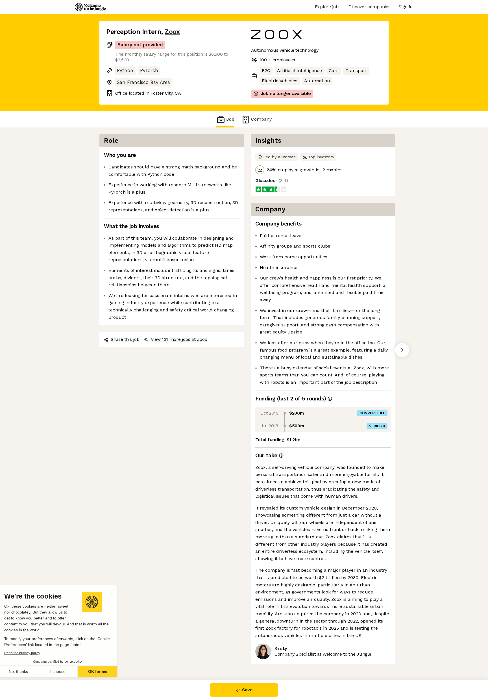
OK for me (104, 671)
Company (259, 119)
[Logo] (90, 7)
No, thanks (25, 671)
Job (230, 119)
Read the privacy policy (29, 653)
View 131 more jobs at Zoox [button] (179, 339)
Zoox (169, 32)
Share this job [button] (125, 339)
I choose (65, 671)
